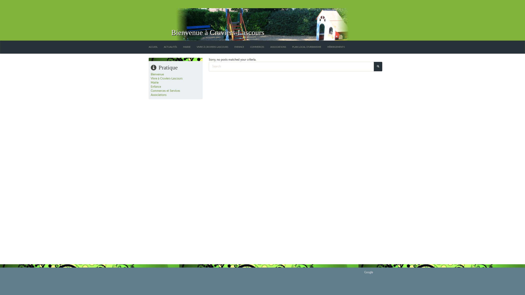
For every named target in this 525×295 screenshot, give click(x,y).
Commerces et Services (165, 91)
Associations (278, 47)
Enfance (239, 47)
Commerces (257, 47)
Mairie (187, 47)
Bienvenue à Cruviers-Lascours (217, 32)
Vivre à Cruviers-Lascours (212, 47)
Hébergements (336, 47)
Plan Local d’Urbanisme (306, 47)
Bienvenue (157, 74)
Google (368, 272)
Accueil (153, 47)
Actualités (170, 47)
